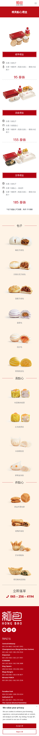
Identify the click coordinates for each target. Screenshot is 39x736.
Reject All (19, 732)
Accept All (19, 726)
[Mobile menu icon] (35, 3)
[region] (19, 720)
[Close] (36, 706)
